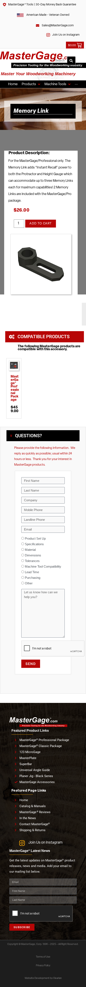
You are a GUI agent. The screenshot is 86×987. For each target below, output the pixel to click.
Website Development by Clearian (43, 978)
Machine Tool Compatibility (43, 566)
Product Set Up (35, 538)
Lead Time (32, 572)
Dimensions (33, 555)
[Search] (71, 61)
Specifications (34, 544)
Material (30, 549)
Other (29, 583)
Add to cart (40, 223)
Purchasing (32, 577)
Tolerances (32, 561)
